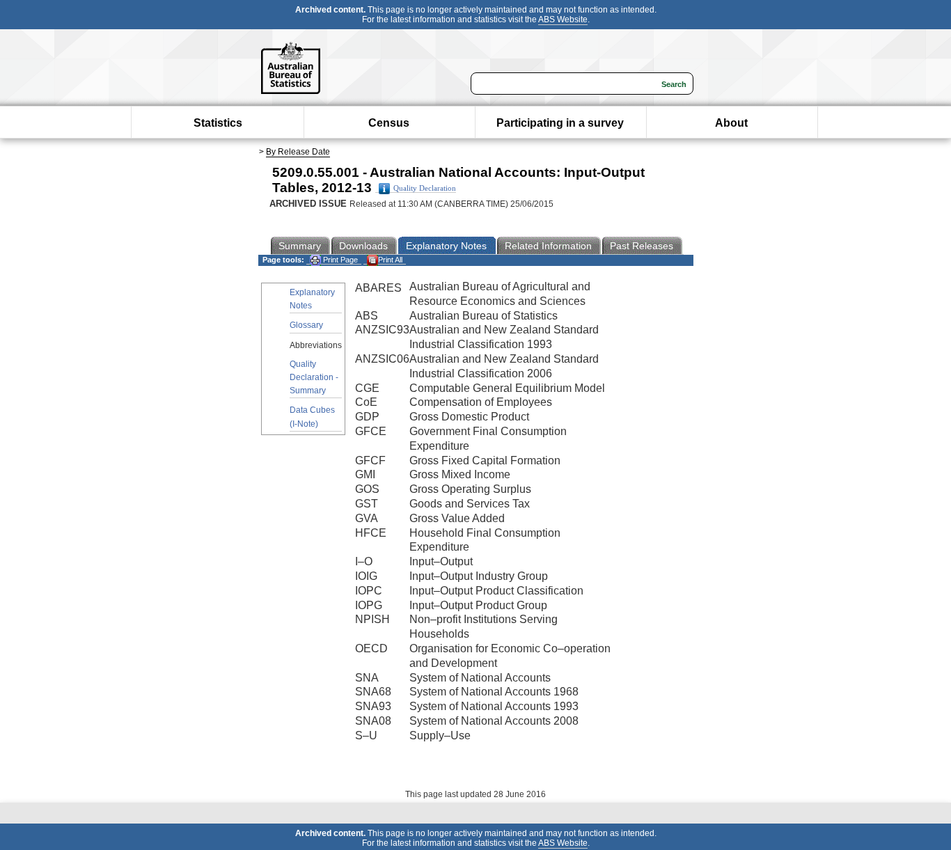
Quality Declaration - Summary (314, 377)
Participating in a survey (560, 123)
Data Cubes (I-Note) (312, 416)
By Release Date (298, 152)
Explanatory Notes (312, 299)
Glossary (306, 325)
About (731, 123)
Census (388, 123)
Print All (390, 259)
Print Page (339, 259)
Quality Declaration (424, 188)
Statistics (218, 123)
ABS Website (563, 19)
